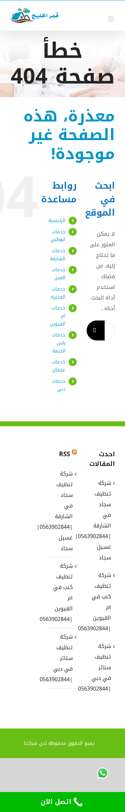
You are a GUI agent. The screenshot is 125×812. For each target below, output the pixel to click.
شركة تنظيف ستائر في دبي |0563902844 (62, 658)
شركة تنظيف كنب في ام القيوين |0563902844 (62, 592)
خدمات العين (58, 273)
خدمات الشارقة (57, 254)
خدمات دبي (58, 385)
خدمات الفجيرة (58, 293)
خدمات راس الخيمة (58, 342)
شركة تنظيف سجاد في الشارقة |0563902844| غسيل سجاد (62, 511)
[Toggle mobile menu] (111, 18)
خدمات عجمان (58, 365)
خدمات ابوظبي (57, 235)
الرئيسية (56, 220)
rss (64, 454)
